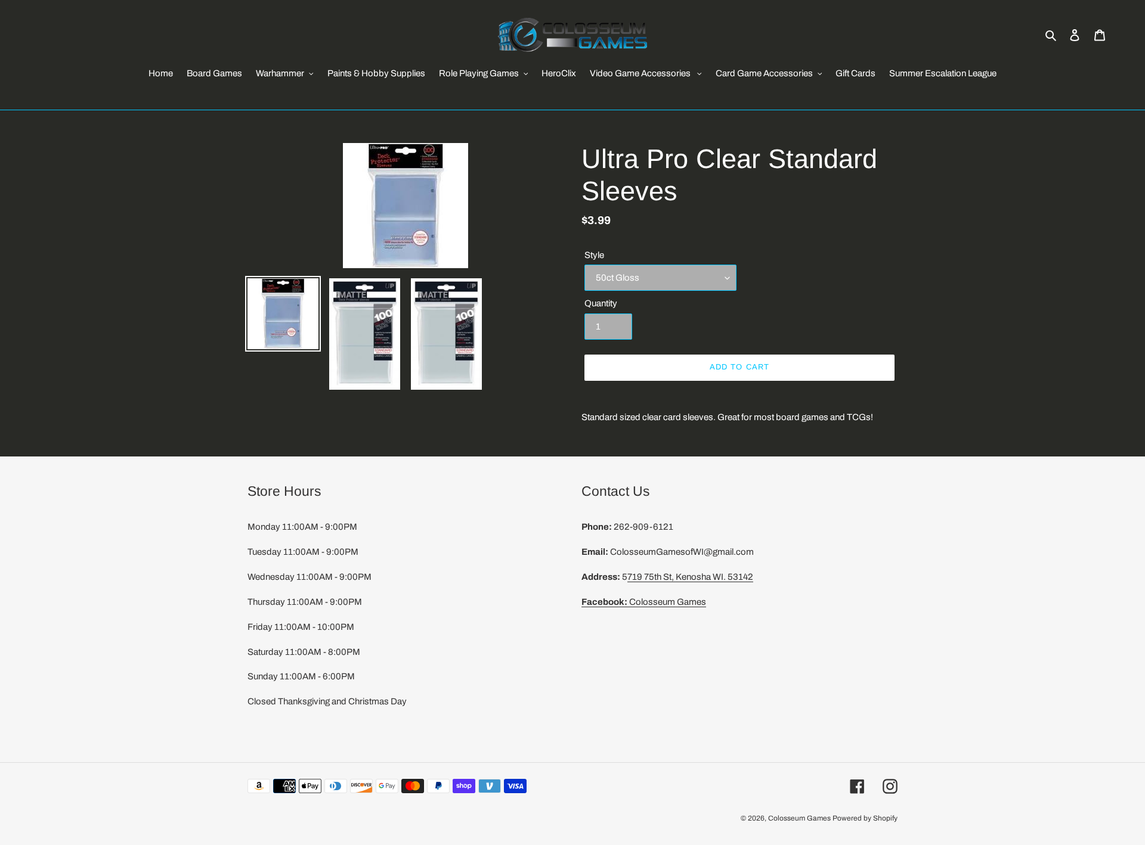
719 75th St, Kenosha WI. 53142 (690, 577)
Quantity (600, 303)
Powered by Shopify (865, 818)
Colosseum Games (643, 602)
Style (594, 255)
